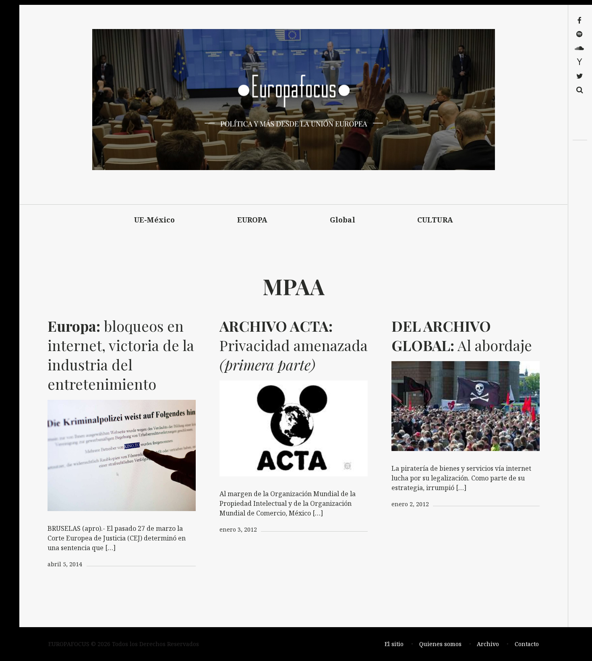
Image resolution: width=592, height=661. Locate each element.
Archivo (488, 644)
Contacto (527, 644)
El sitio (394, 644)
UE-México (154, 219)
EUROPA (252, 219)
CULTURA (435, 219)
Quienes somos (440, 644)
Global (342, 219)
